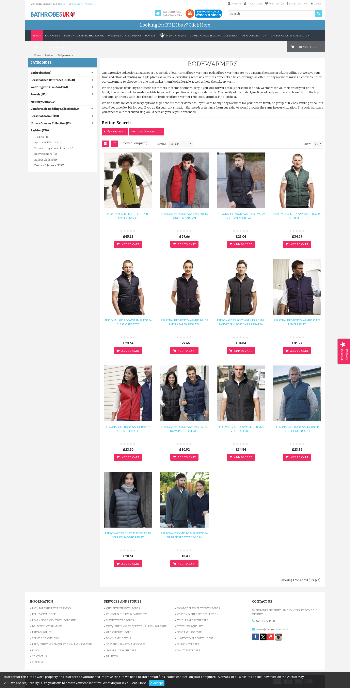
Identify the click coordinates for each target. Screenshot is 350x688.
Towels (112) (38, 94)
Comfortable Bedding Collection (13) (55, 109)
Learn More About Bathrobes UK (54, 620)
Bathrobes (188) (41, 73)
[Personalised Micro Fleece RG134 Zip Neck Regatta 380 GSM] (184, 499)
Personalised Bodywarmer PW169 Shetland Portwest (241, 215)
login (64, 4)
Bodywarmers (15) (45, 153)
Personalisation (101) (45, 116)
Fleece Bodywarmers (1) (146, 131)
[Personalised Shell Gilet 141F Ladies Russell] (128, 180)
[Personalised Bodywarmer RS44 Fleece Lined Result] (297, 393)
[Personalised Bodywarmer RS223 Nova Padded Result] (184, 393)
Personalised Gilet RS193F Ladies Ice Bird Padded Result (128, 535)
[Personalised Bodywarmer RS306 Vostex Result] (241, 393)
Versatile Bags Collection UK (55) (54, 148)
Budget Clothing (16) (46, 159)
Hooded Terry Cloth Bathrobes (198, 608)
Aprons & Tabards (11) (47, 142)
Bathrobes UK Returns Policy (51, 608)
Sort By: (161, 144)
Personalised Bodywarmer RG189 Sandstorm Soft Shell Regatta (240, 322)
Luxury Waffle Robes (120, 620)
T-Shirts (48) (41, 136)
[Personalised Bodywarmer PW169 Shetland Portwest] (241, 180)
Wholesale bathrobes (192, 620)
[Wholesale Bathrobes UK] (53, 14)
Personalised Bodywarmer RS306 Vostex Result (241, 428)
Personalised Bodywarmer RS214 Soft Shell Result (128, 428)
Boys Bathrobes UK (190, 632)
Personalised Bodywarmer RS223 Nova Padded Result (184, 428)
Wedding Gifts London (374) (49, 87)
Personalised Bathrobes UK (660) (53, 80)
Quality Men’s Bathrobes (123, 608)
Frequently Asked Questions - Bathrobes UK (62, 644)
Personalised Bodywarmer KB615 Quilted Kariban (184, 215)
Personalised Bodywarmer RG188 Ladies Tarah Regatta (184, 322)
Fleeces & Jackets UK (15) (49, 165)
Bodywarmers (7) (115, 131)
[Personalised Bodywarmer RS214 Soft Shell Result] (128, 393)
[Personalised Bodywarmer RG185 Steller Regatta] (297, 180)
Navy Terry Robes (188, 650)
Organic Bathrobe (118, 632)
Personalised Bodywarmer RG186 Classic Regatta (128, 322)
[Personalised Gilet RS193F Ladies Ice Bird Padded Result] (128, 499)
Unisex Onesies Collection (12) (50, 123)
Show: (307, 144)
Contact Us (39, 656)
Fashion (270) (40, 130)
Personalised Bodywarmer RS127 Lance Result (297, 322)
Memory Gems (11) (42, 101)
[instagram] (278, 636)
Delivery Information (47, 626)
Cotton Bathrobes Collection (197, 614)
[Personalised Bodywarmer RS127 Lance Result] (297, 286)
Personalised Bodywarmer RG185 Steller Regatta (297, 215)
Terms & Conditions (45, 638)
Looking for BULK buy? (175, 25)
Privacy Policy (41, 632)
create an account (83, 4)
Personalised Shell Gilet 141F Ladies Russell (128, 215)
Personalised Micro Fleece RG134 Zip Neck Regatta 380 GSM (184, 535)
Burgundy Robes (188, 644)
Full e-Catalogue (44, 614)
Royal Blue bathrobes (121, 650)
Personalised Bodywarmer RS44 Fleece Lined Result (297, 428)
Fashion (49, 55)
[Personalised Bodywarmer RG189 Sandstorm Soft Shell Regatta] (241, 286)
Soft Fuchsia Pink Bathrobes (126, 644)
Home (37, 35)
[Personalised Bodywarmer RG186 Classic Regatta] (128, 286)
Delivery (112, 656)
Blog (35, 650)
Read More (138, 683)
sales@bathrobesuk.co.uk (272, 629)
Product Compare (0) (135, 143)
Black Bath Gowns (118, 638)
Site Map (38, 662)
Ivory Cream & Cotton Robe (195, 638)
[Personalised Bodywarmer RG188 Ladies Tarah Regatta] (184, 286)
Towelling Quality (190, 626)
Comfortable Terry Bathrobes (126, 614)
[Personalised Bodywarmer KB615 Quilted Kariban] (184, 180)
